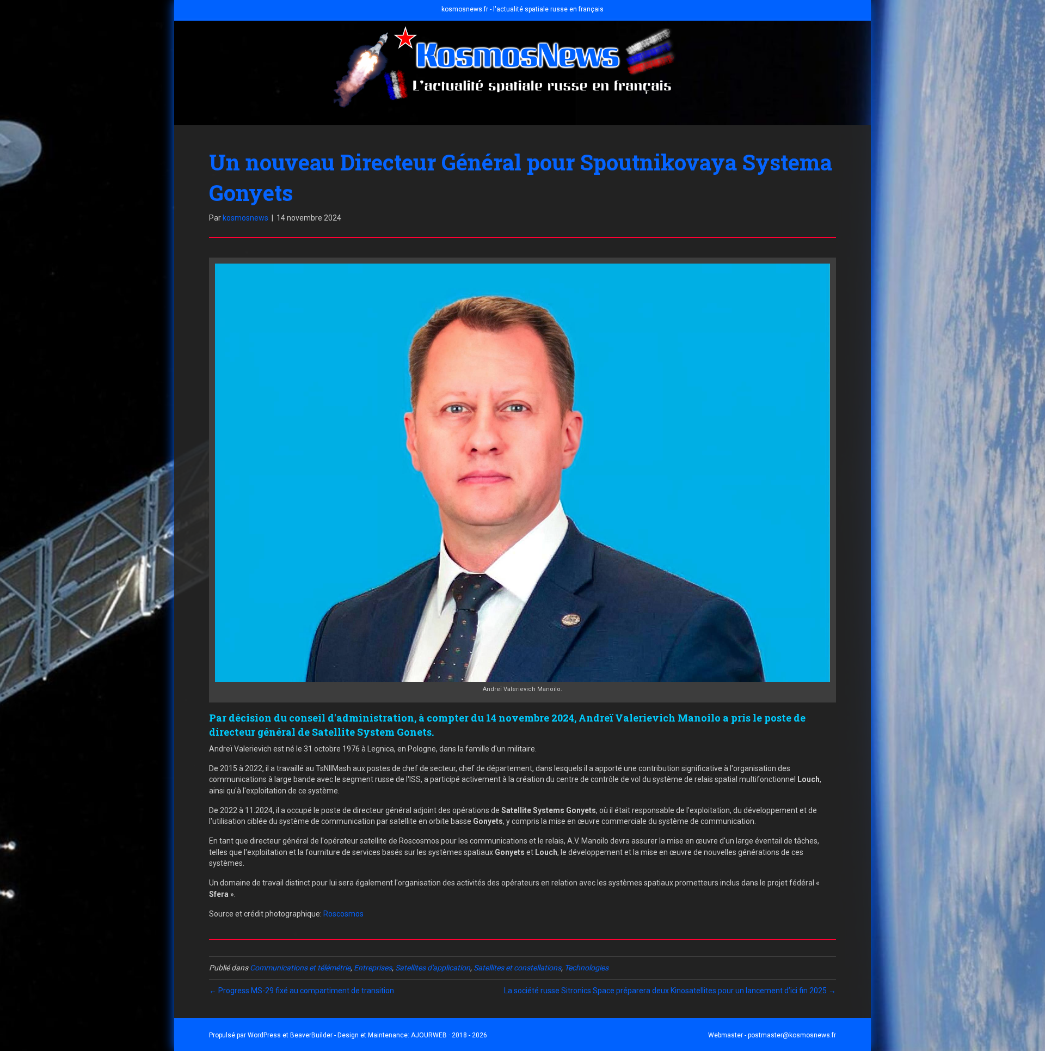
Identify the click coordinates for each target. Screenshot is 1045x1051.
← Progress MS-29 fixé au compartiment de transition (301, 990)
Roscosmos (343, 913)
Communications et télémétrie (300, 967)
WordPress (264, 1035)
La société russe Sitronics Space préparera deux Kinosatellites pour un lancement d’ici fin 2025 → (670, 990)
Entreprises (373, 967)
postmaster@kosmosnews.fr (792, 1035)
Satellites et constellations (517, 967)
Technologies (586, 967)
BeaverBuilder (311, 1035)
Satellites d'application (432, 967)
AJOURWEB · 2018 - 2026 (449, 1035)
